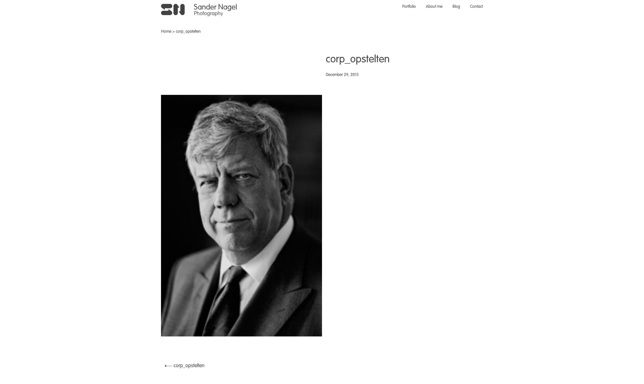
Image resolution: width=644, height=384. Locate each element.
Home (166, 32)
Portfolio (409, 7)
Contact (476, 7)
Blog (456, 7)
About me (434, 7)
